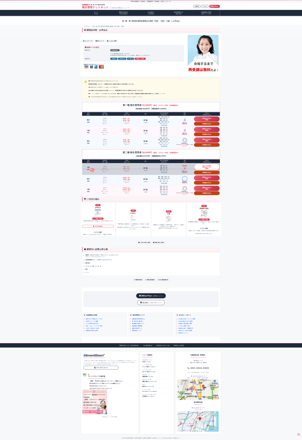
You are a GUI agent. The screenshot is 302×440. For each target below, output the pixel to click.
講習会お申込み (214, 6)
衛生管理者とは (178, 12)
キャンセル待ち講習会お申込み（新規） (206, 167)
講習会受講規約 (151, 279)
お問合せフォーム (182, 333)
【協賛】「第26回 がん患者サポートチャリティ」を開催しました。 (107, 381)
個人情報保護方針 (163, 279)
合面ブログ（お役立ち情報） (185, 330)
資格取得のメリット (137, 330)
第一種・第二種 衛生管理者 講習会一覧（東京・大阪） (109, 26)
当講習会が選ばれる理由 (92, 330)
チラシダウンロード (102, 367)
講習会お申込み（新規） (206, 119)
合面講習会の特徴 (206, 12)
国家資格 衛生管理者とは (138, 318)
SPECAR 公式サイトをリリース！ (98, 386)
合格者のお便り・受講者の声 (185, 328)
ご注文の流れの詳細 (145, 242)
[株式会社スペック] (85, 375)
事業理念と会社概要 (179, 345)
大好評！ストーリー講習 (92, 321)
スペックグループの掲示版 (96, 376)
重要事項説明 (139, 279)
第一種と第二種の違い (137, 321)
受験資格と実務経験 (137, 325)
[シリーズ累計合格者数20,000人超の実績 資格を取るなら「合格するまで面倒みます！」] (94, 355)
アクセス (205, 6)
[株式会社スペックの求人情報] (109, 402)
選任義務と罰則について (138, 323)
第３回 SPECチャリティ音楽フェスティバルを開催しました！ (105, 383)
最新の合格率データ (137, 328)
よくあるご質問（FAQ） (184, 325)
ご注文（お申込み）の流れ (92, 328)
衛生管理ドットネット (95, 7)
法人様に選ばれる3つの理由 (185, 321)
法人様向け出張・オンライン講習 (186, 318)
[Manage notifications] (298, 434)
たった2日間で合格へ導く (92, 323)
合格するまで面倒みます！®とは (94, 318)
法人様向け (151, 12)
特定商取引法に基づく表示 (163, 345)
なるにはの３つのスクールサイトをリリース (101, 388)
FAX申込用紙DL (99, 226)
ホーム (96, 12)
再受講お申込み (206, 124)
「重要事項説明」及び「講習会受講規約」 (129, 345)
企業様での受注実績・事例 (185, 323)
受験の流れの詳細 (159, 242)
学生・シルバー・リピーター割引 (94, 325)
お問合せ (197, 6)
